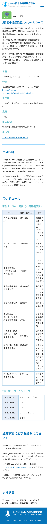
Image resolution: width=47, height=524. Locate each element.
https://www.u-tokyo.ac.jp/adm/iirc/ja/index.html (18, 91)
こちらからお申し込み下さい (15, 137)
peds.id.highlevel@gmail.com (18, 467)
